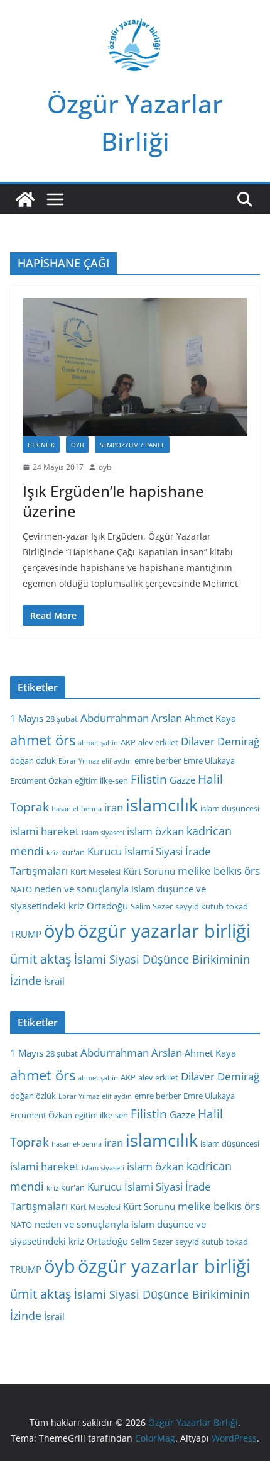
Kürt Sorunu (149, 871)
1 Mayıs (26, 718)
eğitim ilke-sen (101, 780)
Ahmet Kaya (210, 718)
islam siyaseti (103, 832)
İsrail (54, 981)
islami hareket (44, 831)
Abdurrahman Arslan (131, 718)
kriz (52, 852)
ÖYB (77, 444)
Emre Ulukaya (209, 760)
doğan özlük (33, 760)
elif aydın (117, 761)
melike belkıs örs (219, 871)
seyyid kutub (199, 906)
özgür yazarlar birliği (164, 930)
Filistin (149, 779)
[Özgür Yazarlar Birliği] (25, 199)
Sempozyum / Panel (132, 444)
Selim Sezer (152, 906)
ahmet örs (42, 740)
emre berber (157, 760)
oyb (105, 467)
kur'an (73, 852)
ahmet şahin (98, 742)
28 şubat (62, 719)
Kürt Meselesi (95, 871)
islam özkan (155, 831)
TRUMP (25, 934)
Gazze (182, 780)
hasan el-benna (76, 808)
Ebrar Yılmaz (78, 761)
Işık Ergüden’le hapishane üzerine (113, 501)
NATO (21, 889)
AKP (128, 742)
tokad (237, 906)
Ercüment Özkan (41, 780)
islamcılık (162, 804)
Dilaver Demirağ (220, 741)
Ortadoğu (107, 905)
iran (113, 807)
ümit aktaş (41, 958)
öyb (59, 930)
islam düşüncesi (229, 808)
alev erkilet (158, 742)
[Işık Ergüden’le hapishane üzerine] (135, 367)
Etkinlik (41, 444)
